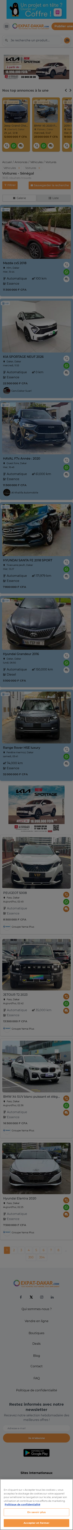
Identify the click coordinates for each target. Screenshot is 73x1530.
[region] (36, 1504)
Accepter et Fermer (36, 1522)
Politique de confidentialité (22, 1504)
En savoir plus (36, 1512)
